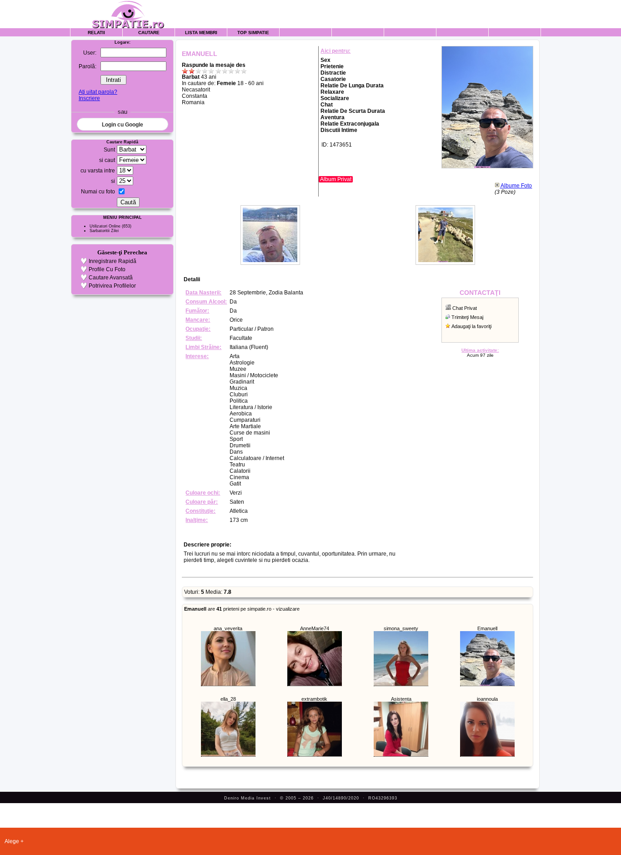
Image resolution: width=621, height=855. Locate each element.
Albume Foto (516, 185)
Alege (12, 841)
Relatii (96, 32)
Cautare (149, 32)
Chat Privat (464, 308)
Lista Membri (201, 32)
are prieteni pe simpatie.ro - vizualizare (242, 609)
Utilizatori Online (105, 226)
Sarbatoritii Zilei (104, 230)
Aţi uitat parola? (98, 92)
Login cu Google (122, 124)
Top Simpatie (253, 32)
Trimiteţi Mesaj (467, 317)
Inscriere (89, 98)
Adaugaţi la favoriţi (471, 326)
